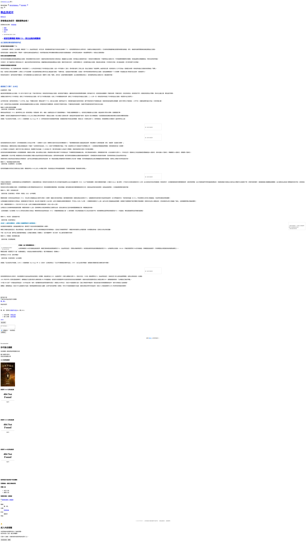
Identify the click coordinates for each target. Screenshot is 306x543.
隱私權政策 (162, 520)
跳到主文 (3, 16)
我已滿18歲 (4, 539)
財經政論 (13, 24)
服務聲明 (168, 520)
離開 (9, 539)
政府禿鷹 (13, 316)
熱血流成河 (7, 12)
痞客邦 (12, 310)
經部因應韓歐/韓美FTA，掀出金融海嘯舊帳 (22, 38)
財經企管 (13, 314)
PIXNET (141, 520)
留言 (15, 310)
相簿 (5, 28)
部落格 (6, 29)
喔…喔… (3, 301)
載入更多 (3, 322)
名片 (5, 31)
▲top (2, 319)
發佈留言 (3, 332)
